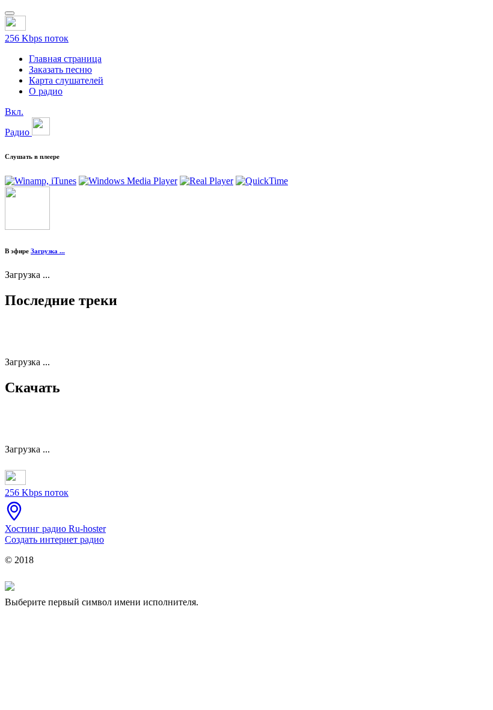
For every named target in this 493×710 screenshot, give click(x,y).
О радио (46, 91)
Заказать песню (60, 69)
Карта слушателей (66, 80)
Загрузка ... (48, 251)
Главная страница (65, 59)
